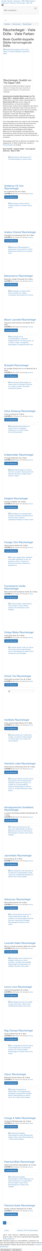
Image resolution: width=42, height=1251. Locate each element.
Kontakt (3, 1)
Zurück (6, 1230)
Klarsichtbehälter (8, 145)
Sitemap (12, 3)
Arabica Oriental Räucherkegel (20, 232)
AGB (23, 1)
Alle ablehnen (17, 1250)
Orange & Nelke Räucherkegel (20, 1118)
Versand (9, 1)
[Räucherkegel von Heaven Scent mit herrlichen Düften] (17, 63)
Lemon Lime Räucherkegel (18, 986)
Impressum (17, 1)
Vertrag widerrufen (8, 1239)
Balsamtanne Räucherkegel (18, 275)
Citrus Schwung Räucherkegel (19, 411)
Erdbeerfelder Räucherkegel (18, 454)
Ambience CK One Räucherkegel (14, 187)
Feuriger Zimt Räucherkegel (18, 542)
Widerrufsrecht (30, 1)
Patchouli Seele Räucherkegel (19, 1205)
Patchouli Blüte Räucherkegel (19, 1161)
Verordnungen (21, 3)
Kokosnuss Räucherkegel (17, 899)
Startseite (7, 24)
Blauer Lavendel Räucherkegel (20, 319)
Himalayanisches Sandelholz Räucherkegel (19, 808)
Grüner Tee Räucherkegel (17, 676)
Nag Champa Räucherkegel (18, 1030)
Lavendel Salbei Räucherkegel (19, 943)
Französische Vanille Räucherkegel (14, 587)
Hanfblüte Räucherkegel (16, 719)
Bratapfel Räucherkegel (16, 365)
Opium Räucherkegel (15, 1074)
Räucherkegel (27, 24)
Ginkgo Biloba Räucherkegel (19, 632)
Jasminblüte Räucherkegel (17, 855)
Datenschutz (5, 3)
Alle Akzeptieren (6, 1250)
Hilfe (28, 3)
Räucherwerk (16, 24)
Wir (31, 3)
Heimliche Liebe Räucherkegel (19, 763)
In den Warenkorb (11, 197)
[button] (2, 5)
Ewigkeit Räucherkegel (16, 498)
